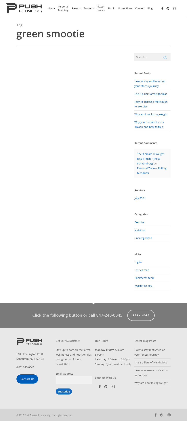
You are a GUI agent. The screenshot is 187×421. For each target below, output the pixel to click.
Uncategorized (143, 238)
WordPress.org (143, 285)
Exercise (139, 222)
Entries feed (141, 270)
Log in (138, 262)
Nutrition (140, 230)
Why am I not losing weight (150, 114)
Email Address (64, 373)
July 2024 (139, 198)
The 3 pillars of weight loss (150, 94)
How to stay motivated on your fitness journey (149, 352)
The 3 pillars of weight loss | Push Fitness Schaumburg (150, 158)
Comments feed (144, 278)
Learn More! (140, 315)
